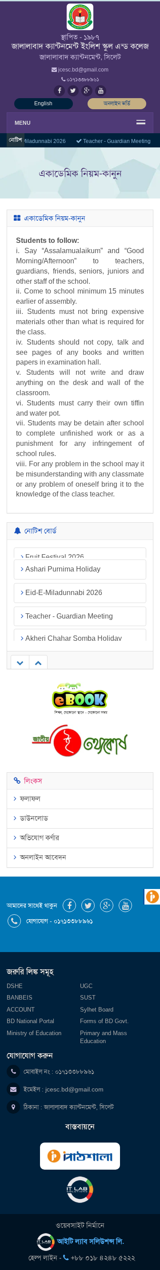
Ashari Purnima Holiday (62, 558)
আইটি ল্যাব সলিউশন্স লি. (90, 1241)
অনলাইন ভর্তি (117, 103)
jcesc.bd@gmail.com (74, 1089)
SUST (88, 997)
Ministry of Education (34, 1033)
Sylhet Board (96, 1009)
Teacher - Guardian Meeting (115, 141)
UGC (86, 986)
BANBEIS (19, 997)
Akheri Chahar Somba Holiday (73, 628)
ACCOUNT (21, 1009)
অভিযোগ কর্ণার (37, 837)
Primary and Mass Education (103, 1037)
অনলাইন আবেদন (41, 857)
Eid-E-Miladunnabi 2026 (63, 581)
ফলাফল (28, 798)
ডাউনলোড (32, 818)
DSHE (15, 986)
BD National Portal (30, 1021)
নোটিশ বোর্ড (38, 531)
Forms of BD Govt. (104, 1021)
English (43, 103)
